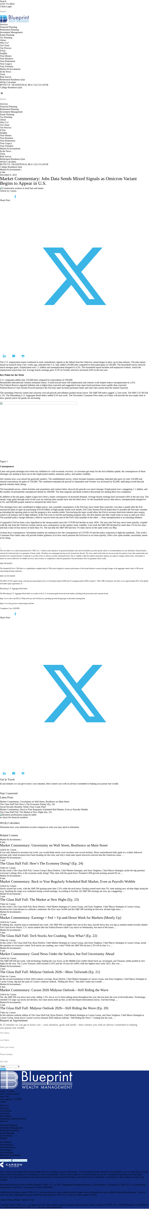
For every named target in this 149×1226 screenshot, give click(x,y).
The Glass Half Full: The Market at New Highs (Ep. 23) (26, 812)
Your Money (6, 56)
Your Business (6, 58)
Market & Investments (10, 69)
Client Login (6, 6)
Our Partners (6, 1116)
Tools (2, 74)
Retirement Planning (9, 29)
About (3, 40)
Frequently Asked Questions (13, 1118)
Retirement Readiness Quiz (12, 79)
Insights (3, 53)
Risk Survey (5, 77)
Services (4, 24)
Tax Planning (6, 37)
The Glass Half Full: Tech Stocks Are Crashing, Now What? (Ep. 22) (48, 936)
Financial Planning (8, 27)
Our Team (4, 45)
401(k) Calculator (8, 82)
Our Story (4, 1108)
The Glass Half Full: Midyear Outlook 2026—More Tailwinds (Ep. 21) (50, 972)
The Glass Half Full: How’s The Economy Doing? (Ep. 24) (27, 804)
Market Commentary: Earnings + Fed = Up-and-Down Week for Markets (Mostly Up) (60, 918)
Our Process (5, 48)
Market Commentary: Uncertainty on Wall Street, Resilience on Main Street (34, 801)
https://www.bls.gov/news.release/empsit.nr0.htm (17, 603)
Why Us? (4, 43)
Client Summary (19, 1160)
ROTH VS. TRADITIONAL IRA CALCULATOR (24, 85)
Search (3, 1)
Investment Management (11, 32)
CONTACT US (7, 90)
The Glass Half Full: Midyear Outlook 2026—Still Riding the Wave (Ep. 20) (54, 1008)
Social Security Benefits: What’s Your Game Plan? (23, 807)
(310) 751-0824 (7, 4)
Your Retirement (7, 61)
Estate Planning (7, 35)
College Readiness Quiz (11, 87)
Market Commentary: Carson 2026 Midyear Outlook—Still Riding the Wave (54, 990)
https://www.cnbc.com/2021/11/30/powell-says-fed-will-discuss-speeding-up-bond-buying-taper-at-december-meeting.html (42, 598)
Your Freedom (6, 66)
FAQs (3, 50)
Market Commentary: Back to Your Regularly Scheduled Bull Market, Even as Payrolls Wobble (44, 809)
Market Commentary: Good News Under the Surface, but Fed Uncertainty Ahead (57, 954)
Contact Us (5, 790)
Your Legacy (6, 64)
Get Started (5, 832)
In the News (5, 71)
